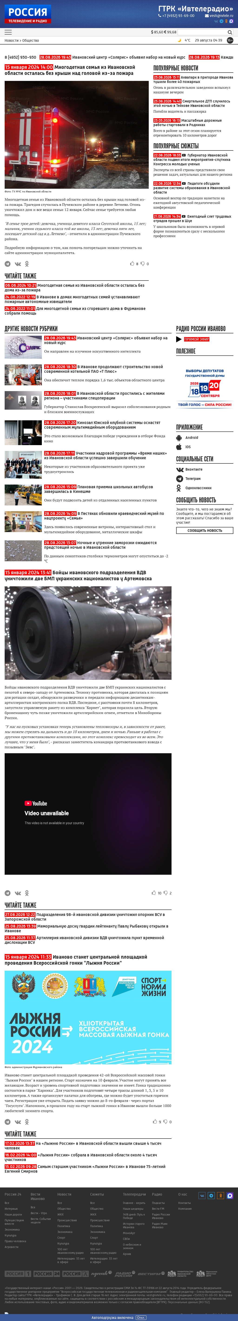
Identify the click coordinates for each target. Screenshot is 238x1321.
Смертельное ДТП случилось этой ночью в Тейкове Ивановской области (191, 103)
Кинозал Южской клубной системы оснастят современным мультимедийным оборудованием (102, 425)
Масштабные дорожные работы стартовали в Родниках (187, 122)
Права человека (15, 1241)
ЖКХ (60, 1214)
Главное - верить (134, 1203)
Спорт (61, 1237)
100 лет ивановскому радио (70, 1251)
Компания (185, 1208)
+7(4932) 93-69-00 (205, 1295)
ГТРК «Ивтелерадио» (195, 8)
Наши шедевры (133, 1208)
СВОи (126, 1239)
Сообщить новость (205, 530)
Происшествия (67, 1220)
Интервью (11, 1208)
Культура (10, 1235)
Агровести (11, 1247)
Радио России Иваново (161, 1216)
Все (7, 1203)
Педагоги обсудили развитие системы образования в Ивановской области (191, 188)
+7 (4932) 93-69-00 (178, 15)
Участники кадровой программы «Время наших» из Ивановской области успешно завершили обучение (105, 455)
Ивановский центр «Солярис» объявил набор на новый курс (92, 57)
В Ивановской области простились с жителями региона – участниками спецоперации (104, 395)
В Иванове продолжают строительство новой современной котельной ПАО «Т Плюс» (103, 369)
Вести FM (158, 1208)
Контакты (184, 1203)
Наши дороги (13, 1214)
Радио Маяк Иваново (160, 1225)
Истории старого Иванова (134, 1225)
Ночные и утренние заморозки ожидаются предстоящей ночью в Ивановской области (100, 545)
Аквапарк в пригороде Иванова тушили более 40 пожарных (193, 79)
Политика (63, 1226)
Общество (64, 1208)
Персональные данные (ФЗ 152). (189, 1302)
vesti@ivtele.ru (221, 15)
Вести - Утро (39, 1213)
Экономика (12, 1229)
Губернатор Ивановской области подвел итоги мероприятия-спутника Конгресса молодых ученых (191, 159)
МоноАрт (129, 1233)
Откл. (141, 1317)
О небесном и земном (132, 1246)
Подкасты (158, 1203)
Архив (127, 1254)
